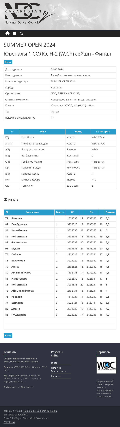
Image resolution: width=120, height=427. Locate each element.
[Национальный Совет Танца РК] (7, 33)
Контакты (56, 376)
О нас (54, 362)
